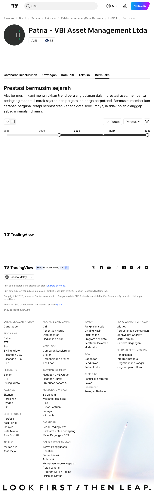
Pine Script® (11, 435)
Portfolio (9, 418)
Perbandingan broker (56, 358)
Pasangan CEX (13, 354)
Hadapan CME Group (56, 374)
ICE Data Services (55, 285)
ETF (6, 342)
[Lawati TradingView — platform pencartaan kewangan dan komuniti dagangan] (19, 234)
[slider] (59, 135)
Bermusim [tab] (102, 75)
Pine (6, 363)
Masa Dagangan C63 (56, 435)
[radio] (7, 121)
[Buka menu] (5, 6)
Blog (45, 402)
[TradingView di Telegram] (131, 267)
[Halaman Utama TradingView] (14, 6)
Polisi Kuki (49, 459)
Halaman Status (52, 475)
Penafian (48, 451)
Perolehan (10, 398)
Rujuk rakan (92, 334)
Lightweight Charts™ (129, 334)
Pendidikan (91, 363)
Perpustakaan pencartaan (133, 330)
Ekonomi (9, 394)
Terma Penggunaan (55, 446)
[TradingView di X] (94, 267)
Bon (6, 346)
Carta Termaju (125, 338)
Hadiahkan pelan (53, 338)
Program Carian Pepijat (57, 471)
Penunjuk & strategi (96, 378)
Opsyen (8, 426)
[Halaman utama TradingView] (18, 267)
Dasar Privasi (51, 455)
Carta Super (11, 326)
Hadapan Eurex (52, 378)
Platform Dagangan (129, 343)
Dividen (8, 402)
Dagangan (91, 358)
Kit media (48, 415)
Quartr (59, 304)
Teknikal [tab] (85, 75)
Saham (8, 338)
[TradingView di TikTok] (139, 267)
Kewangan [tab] (49, 75)
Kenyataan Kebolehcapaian (59, 463)
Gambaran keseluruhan (57, 350)
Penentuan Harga (53, 330)
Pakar (88, 382)
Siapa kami (49, 394)
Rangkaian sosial (95, 326)
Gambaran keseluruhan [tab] (20, 75)
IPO (6, 407)
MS (114, 6)
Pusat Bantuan (52, 407)
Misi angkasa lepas (54, 398)
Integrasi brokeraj (127, 358)
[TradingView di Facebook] (101, 267)
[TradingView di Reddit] (146, 267)
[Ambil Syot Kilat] (147, 122)
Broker (47, 354)
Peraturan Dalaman (96, 343)
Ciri (45, 326)
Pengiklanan (124, 354)
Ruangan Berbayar (96, 391)
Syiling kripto (12, 350)
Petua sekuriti (51, 467)
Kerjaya (47, 411)
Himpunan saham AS (55, 382)
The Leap (48, 363)
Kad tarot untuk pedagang (59, 431)
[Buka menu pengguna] (124, 6)
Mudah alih (10, 446)
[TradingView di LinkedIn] (124, 267)
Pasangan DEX (13, 358)
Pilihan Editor (92, 367)
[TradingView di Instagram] (116, 267)
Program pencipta (96, 338)
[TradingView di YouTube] (109, 267)
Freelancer (91, 387)
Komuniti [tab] (67, 75)
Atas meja (10, 451)
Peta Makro (11, 431)
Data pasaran (51, 334)
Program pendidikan (129, 367)
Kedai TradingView (54, 426)
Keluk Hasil (10, 422)
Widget (121, 326)
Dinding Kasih (93, 330)
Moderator (91, 347)
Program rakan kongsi (130, 363)
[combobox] (132, 122)
